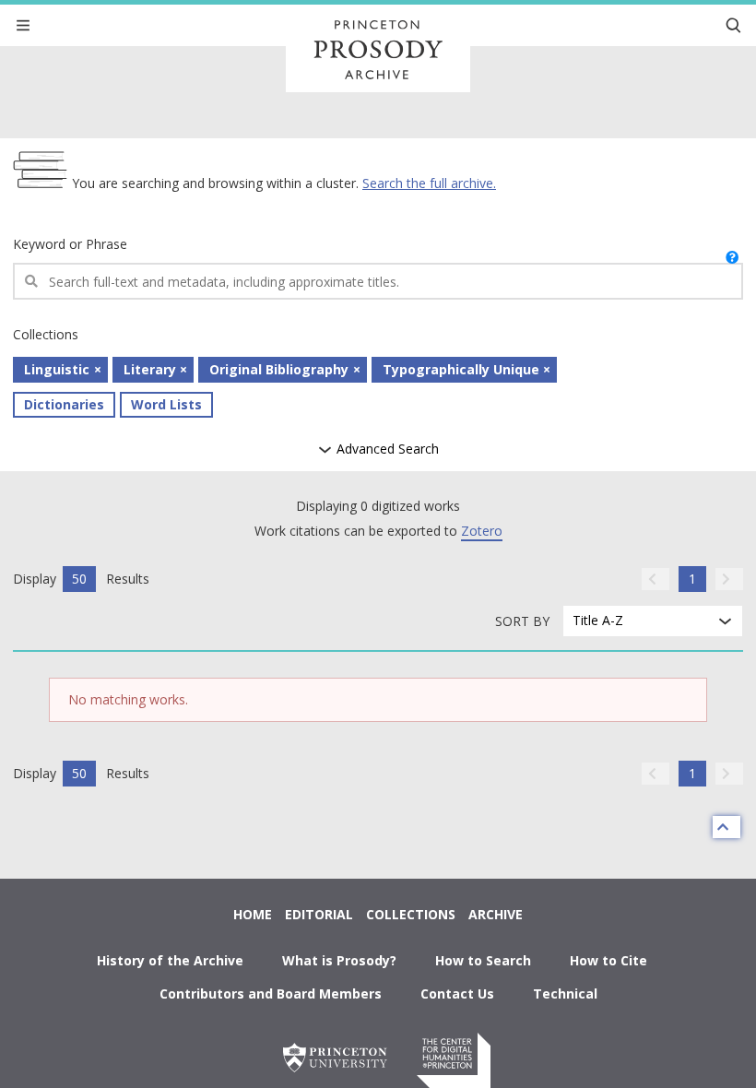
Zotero (481, 530)
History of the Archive (170, 960)
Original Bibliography (278, 369)
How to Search (483, 960)
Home (252, 914)
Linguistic (56, 369)
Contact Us (457, 993)
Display (34, 578)
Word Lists (166, 404)
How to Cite (608, 960)
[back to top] (726, 827)
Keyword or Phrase (70, 244)
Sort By (522, 621)
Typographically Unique (461, 369)
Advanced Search (386, 449)
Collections (410, 914)
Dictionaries (64, 404)
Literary (150, 369)
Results (127, 578)
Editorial (319, 914)
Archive (495, 914)
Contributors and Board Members (270, 993)
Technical (565, 993)
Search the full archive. (429, 183)
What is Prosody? (339, 960)
